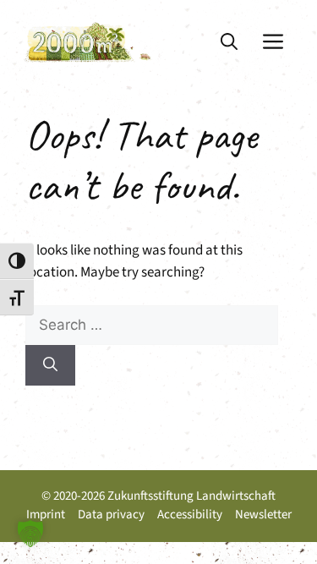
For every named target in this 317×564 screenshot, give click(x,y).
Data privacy (111, 514)
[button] (229, 42)
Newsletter (263, 514)
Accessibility (189, 514)
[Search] (50, 365)
